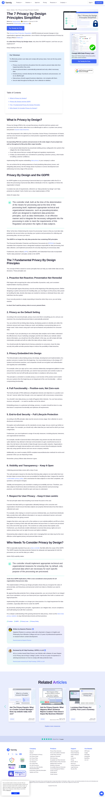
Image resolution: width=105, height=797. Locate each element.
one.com (86, 759)
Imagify (86, 752)
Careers (31, 752)
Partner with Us (74, 761)
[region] (52, 706)
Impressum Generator (55, 756)
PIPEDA (51, 243)
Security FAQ (74, 768)
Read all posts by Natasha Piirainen (22, 640)
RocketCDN (87, 756)
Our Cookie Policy (34, 763)
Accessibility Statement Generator (58, 767)
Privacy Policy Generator (55, 751)
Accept (15, 793)
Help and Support (75, 751)
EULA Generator (54, 758)
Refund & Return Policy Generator (58, 761)
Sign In (90, 2)
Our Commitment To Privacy (36, 754)
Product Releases (75, 754)
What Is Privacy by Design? (18, 98)
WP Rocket (87, 751)
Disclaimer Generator (55, 765)
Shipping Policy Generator (56, 763)
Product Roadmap (75, 752)
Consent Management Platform (57, 768)
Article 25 (19, 37)
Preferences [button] (8, 790)
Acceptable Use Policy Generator (57, 759)
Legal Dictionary (74, 767)
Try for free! (99, 2)
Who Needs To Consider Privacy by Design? (23, 108)
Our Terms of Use (34, 759)
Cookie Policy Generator (55, 754)
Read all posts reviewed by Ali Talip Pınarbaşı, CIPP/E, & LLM (28, 661)
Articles (13, 10)
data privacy (35, 160)
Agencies (37, 2)
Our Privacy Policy (34, 758)
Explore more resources (52, 726)
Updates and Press (34, 772)
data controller (35, 548)
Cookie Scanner (53, 774)
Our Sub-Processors (34, 765)
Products (18, 2)
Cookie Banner (53, 772)
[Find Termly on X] (12, 754)
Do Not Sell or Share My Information (38, 770)
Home (8, 10)
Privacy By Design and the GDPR (20, 101)
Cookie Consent (53, 770)
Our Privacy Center (34, 756)
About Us (32, 751)
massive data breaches (21, 129)
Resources (53, 2)
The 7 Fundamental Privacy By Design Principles (25, 105)
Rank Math (86, 754)
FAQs (72, 756)
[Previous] (5, 706)
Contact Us (73, 758)
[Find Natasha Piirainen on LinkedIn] (33, 629)
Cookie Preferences (75, 765)
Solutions (27, 2)
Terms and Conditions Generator (57, 752)
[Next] (99, 706)
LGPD (26, 251)
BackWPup (86, 758)
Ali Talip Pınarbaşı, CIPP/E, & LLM (21, 23)
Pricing (45, 2)
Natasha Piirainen (16, 21)
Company (62, 2)
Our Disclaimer (33, 761)
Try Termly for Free (15, 28)
